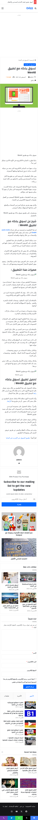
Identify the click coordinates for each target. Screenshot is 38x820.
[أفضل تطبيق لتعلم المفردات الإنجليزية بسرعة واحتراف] (28, 783)
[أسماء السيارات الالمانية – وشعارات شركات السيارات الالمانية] (30, 741)
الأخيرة (19, 696)
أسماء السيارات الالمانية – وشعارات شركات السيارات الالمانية (13, 739)
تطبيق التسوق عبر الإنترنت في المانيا (18, 438)
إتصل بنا (5, 806)
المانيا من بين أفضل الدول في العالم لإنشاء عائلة (10, 606)
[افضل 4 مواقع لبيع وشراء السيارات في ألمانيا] (30, 705)
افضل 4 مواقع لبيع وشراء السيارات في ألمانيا (15, 703)
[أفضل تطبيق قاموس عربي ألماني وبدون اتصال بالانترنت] (10, 783)
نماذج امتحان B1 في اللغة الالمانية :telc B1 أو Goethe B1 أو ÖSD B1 (13, 713)
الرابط (9, 401)
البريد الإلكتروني (31, 661)
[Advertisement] (19, 36)
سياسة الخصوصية (30, 806)
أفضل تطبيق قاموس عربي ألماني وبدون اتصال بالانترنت (10, 792)
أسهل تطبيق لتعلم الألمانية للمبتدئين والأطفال (20, 2)
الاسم (34, 653)
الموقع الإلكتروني (31, 670)
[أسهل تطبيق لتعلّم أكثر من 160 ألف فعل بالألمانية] (28, 761)
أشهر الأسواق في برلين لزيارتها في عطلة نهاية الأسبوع (29, 606)
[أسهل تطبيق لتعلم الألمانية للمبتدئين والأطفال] (10, 761)
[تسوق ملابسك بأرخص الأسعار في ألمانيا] (10, 577)
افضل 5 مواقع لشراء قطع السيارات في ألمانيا (15, 731)
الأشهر (32, 696)
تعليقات (6, 696)
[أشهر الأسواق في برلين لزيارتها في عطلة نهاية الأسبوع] (28, 597)
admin (31, 77)
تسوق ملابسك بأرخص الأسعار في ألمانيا (11, 586)
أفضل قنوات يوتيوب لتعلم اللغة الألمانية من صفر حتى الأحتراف (13, 722)
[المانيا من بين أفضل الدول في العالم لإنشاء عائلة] (10, 598)
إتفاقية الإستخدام (13, 806)
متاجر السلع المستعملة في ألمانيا (29, 585)
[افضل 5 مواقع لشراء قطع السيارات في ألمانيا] (30, 732)
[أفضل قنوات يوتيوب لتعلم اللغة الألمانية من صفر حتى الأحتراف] (30, 724)
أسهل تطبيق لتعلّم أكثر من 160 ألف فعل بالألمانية (28, 769)
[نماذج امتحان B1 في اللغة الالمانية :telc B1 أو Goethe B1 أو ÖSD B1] (30, 713)
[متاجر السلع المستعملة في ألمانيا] (28, 577)
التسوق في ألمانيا (23, 60)
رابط (34, 393)
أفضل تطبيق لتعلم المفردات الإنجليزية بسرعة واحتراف (28, 792)
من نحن (22, 806)
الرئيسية (32, 60)
